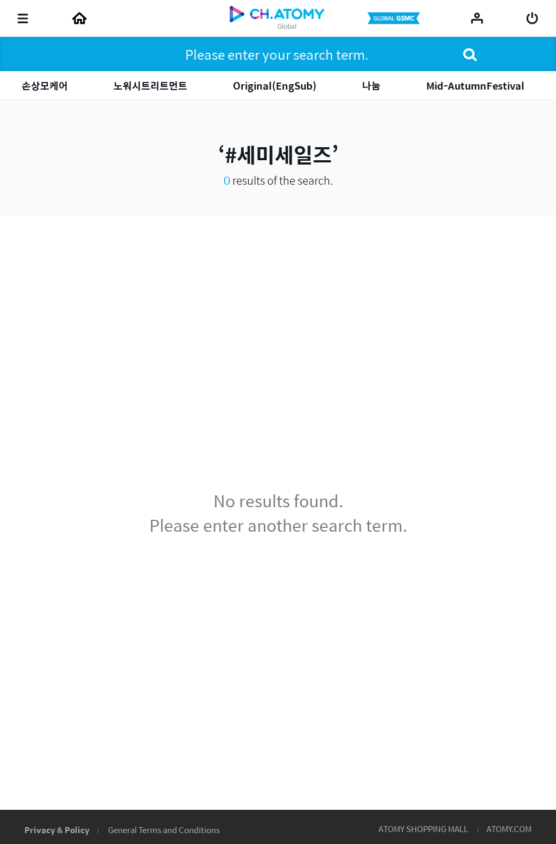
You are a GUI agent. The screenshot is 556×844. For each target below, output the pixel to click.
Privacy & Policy (57, 829)
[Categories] (22, 18)
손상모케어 (45, 85)
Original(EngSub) (275, 85)
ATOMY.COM (509, 828)
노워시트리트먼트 (150, 85)
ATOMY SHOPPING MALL (423, 828)
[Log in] (532, 18)
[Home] (79, 18)
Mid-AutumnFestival (475, 85)
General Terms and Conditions (164, 829)
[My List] (477, 18)
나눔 (371, 85)
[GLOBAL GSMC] (395, 18)
